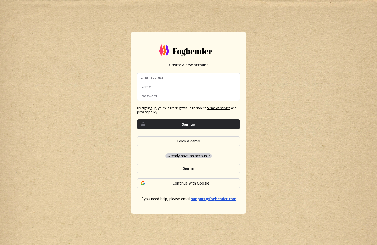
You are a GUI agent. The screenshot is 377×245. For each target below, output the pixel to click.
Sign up (188, 124)
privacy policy (147, 112)
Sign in (188, 168)
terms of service (218, 108)
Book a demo (188, 141)
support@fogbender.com (213, 198)
